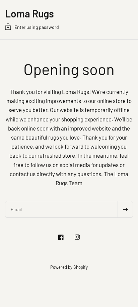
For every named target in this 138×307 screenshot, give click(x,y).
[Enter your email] (125, 209)
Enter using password (36, 27)
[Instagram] (77, 237)
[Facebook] (61, 237)
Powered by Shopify (69, 267)
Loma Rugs (29, 13)
